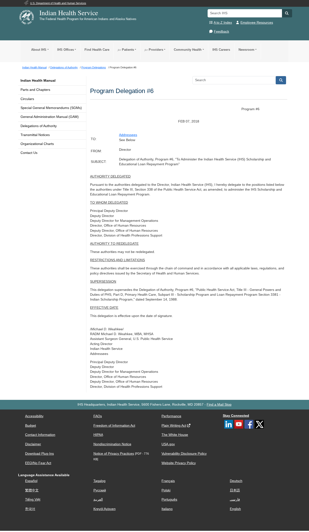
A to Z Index (223, 22)
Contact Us (29, 153)
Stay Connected (236, 415)
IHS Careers (221, 49)
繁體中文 (32, 490)
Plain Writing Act (174, 425)
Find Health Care (96, 49)
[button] (287, 13)
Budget (30, 425)
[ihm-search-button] (281, 80)
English (235, 509)
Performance (171, 416)
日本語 (235, 490)
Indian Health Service (68, 12)
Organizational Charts (37, 144)
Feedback (221, 31)
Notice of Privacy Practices (113, 453)
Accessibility (34, 416)
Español (31, 481)
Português (169, 499)
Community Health (188, 49)
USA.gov (168, 444)
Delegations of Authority (39, 126)
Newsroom (246, 49)
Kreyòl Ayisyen (104, 509)
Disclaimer (33, 444)
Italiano (167, 509)
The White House (175, 435)
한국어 (30, 509)
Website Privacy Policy (179, 463)
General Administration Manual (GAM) (50, 117)
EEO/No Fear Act (38, 463)
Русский (99, 490)
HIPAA (98, 435)
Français (168, 481)
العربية (98, 499)
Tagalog (99, 481)
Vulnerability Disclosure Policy (184, 453)
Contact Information (40, 435)
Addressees (128, 135)
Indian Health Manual (38, 80)
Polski (166, 490)
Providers (154, 49)
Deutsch (236, 481)
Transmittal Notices (35, 135)
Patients (126, 49)
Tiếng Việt (32, 499)
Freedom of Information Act (114, 425)
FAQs (97, 416)
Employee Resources (256, 22)
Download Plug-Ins (39, 453)
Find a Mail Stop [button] (219, 404)
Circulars (27, 99)
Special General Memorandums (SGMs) (51, 108)
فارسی (235, 499)
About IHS (38, 49)
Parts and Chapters (35, 90)
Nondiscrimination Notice (112, 444)
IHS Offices (65, 49)
